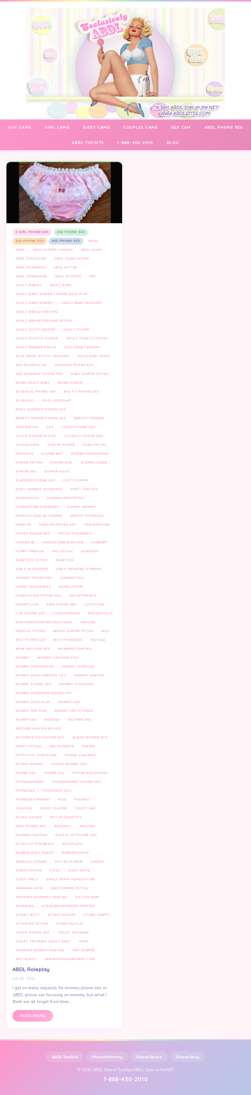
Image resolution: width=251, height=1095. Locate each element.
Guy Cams (19, 127)
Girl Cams (57, 127)
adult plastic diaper (37, 338)
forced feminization (63, 542)
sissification (29, 870)
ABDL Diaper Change (53, 250)
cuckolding (27, 445)
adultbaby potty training (42, 356)
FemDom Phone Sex (58, 525)
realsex (88, 826)
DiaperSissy (187, 1056)
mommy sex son (31, 711)
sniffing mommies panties (41, 897)
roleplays (72, 844)
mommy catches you (58, 658)
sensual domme (31, 862)
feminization (97, 525)
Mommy (23, 658)
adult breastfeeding (37, 312)
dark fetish (95, 445)
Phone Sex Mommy (90, 773)
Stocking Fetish (32, 924)
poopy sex (85, 808)
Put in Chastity (66, 817)
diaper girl (62, 463)
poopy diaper (53, 808)
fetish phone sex (33, 533)
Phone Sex (54, 773)
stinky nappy (97, 915)
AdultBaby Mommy (82, 347)
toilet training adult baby (43, 941)
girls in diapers (32, 569)
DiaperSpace (149, 1056)
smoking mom (29, 888)
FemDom (23, 525)
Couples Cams (140, 127)
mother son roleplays (39, 729)
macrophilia (100, 613)
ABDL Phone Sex (223, 127)
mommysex (26, 720)
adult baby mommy (35, 303)
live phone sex (30, 613)
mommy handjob (78, 666)
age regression (31, 365)
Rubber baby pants (35, 853)
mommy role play (33, 702)
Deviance (24, 454)
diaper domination (90, 454)
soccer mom (87, 897)
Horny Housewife (33, 587)
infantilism (27, 604)
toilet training (73, 932)
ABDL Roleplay (31, 969)
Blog (173, 142)
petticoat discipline (36, 755)
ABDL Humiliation (71, 259)
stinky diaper (62, 915)
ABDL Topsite (88, 142)
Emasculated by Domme (39, 516)
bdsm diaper (70, 383)
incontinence (82, 596)
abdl (20, 250)
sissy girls (27, 879)
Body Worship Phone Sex (41, 409)
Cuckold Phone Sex (83, 436)
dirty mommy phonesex (39, 489)
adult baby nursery (82, 303)
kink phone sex (62, 604)
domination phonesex (37, 507)
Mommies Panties (75, 649)
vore (83, 941)
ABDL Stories (68, 276)
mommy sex (69, 702)
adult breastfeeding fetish (44, 321)
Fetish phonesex (75, 533)
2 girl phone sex (32, 232)
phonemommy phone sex (77, 782)
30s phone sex (30, 241)
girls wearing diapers (79, 569)
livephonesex (66, 613)
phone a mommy (80, 755)
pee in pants (62, 746)
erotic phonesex (87, 516)
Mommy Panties (89, 675)
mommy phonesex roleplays (44, 693)
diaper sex (26, 471)
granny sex (72, 578)
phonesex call (57, 791)
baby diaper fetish (90, 374)
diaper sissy (57, 471)
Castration (27, 427)
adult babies (29, 285)
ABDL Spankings (31, 276)
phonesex (25, 791)
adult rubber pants (36, 347)
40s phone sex (66, 241)
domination (27, 498)
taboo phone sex (33, 932)
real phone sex (31, 826)
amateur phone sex (74, 365)
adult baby (61, 285)
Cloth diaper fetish (36, 436)
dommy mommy (81, 507)
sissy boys (79, 870)
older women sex (89, 737)
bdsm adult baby (33, 383)
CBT (50, 427)
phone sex (26, 773)
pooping (24, 808)
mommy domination (35, 666)
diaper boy (52, 454)
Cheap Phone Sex (78, 427)
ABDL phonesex (31, 267)
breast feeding (89, 418)
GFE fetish (62, 551)
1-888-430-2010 (135, 142)
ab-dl (93, 241)
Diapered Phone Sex (35, 480)
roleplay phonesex (35, 844)
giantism (64, 560)
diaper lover (94, 463)
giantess (90, 551)
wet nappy (26, 959)
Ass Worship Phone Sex (39, 374)
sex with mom (69, 862)
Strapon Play (70, 924)
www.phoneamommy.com (70, 959)
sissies (98, 862)
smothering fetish (70, 888)
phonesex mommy (33, 799)
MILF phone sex (31, 640)
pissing (81, 799)
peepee (88, 746)
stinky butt (28, 915)
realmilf (62, 826)
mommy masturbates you (41, 675)
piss (62, 799)
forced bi (25, 542)
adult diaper (76, 329)
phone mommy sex (69, 764)
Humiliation (71, 587)
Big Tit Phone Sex (81, 392)
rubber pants (75, 853)
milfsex (98, 640)
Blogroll (25, 400)
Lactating (95, 604)
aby (92, 276)
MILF (106, 631)
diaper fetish (29, 463)
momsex (52, 720)
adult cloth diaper (35, 329)
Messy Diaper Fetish (73, 631)
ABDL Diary (92, 250)
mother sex (79, 720)
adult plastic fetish (87, 338)
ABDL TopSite (65, 1056)
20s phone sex (71, 232)
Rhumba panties (31, 835)
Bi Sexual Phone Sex (36, 392)
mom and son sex (33, 649)
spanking (25, 906)
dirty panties (84, 489)
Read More (33, 1015)
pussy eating (29, 817)
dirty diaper (75, 480)
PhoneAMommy (107, 1056)
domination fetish (65, 498)
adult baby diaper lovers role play (52, 294)
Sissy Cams (96, 127)
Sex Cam (181, 127)
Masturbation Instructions (44, 622)
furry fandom (30, 551)
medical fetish (30, 631)
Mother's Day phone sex (40, 737)
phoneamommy (30, 782)
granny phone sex (34, 578)
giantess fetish (32, 560)
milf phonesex (68, 640)
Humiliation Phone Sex (38, 596)
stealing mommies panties (68, 906)
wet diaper (83, 950)
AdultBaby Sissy (94, 356)
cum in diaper (61, 445)
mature (88, 622)
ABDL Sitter (65, 267)
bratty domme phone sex (41, 418)
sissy (55, 870)
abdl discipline (31, 259)
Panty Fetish (29, 746)
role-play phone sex (76, 835)
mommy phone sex (33, 684)
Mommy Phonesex (76, 684)
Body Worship (57, 400)
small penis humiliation (70, 879)
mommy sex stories (73, 711)
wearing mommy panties (40, 950)
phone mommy (29, 764)
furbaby (99, 542)
